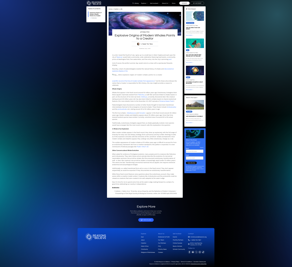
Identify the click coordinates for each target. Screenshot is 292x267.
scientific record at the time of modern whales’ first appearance (133, 81)
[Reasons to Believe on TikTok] (203, 252)
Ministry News (162, 249)
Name (187, 148)
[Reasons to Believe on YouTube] (193, 252)
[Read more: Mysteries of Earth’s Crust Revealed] (195, 78)
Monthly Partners (178, 240)
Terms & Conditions (186, 261)
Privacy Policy (189, 170)
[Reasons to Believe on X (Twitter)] (196, 252)
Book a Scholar (177, 246)
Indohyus (144, 97)
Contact (191, 233)
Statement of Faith (164, 237)
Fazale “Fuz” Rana (147, 44)
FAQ (159, 246)
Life (121, 9)
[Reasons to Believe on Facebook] (189, 252)
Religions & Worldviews (148, 252)
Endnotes (94, 18)
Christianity (144, 249)
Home (110, 9)
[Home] (95, 237)
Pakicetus (141, 95)
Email (187, 155)
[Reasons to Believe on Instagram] (199, 252)
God (142, 237)
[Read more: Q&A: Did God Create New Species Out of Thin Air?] (195, 51)
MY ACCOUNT (197, 3)
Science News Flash (167, 101)
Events (175, 237)
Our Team (161, 240)
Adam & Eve (144, 246)
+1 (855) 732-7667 (195, 240)
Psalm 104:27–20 (142, 146)
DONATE (184, 3)
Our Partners (162, 243)
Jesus (143, 240)
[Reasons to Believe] (93, 3)
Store (173, 3)
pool (170, 59)
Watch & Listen (147, 219)
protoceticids (122, 109)
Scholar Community (179, 249)
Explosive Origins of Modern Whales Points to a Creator (96, 14)
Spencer (120, 57)
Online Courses (177, 243)
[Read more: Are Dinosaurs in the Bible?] (195, 112)
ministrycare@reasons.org (198, 237)
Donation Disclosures (200, 261)
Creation (116, 9)
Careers (160, 252)
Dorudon (142, 113)
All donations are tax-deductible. (198, 263)
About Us (161, 233)
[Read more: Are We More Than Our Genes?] (195, 23)
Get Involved (177, 233)
